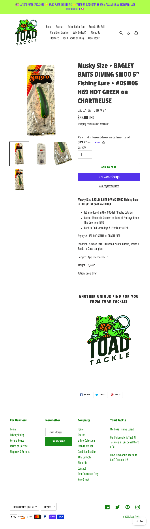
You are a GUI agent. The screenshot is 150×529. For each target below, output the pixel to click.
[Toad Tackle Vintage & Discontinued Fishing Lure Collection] (109, 370)
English (47, 507)
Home (13, 429)
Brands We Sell (85, 446)
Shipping (82, 124)
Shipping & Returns (20, 451)
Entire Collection (86, 440)
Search (81, 435)
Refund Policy (17, 440)
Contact (82, 468)
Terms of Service (19, 446)
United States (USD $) (23, 507)
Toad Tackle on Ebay (88, 474)
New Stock (83, 479)
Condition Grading (87, 451)
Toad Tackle (135, 516)
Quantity (82, 147)
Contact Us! (122, 460)
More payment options (109, 186)
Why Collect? (84, 457)
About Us (82, 463)
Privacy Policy (17, 435)
